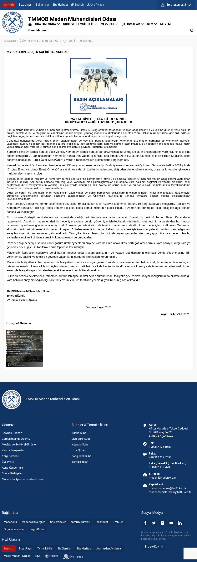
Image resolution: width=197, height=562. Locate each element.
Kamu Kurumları (80, 521)
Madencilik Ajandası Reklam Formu (23, 479)
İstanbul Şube (80, 444)
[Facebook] (145, 523)
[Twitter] (154, 523)
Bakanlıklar (101, 521)
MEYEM (165, 24)
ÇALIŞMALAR (131, 24)
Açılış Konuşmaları (13, 467)
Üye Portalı (97, 4)
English (79, 4)
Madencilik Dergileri (33, 521)
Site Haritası (60, 4)
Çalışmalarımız (29, 40)
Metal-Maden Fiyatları (17, 555)
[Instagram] (163, 523)
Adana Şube (79, 433)
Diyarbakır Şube (81, 438)
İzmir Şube (78, 450)
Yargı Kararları (10, 456)
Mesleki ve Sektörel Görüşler (19, 444)
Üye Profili (8, 461)
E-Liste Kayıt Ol (154, 546)
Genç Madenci (38, 30)
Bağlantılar (42, 4)
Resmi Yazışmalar (13, 450)
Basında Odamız (12, 433)
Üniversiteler (58, 521)
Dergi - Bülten (37, 529)
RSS (38, 555)
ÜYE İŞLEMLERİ (176, 4)
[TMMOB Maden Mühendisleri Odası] (12, 22)
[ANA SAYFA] (30, 24)
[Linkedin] (180, 523)
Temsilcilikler (80, 461)
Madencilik (10, 521)
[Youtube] (171, 523)
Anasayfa (10, 40)
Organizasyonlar (14, 529)
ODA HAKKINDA (46, 24)
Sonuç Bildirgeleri (12, 473)
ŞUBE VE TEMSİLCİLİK (78, 24)
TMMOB (118, 521)
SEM (150, 24)
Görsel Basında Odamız (16, 438)
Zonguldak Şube (81, 456)
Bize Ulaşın (25, 4)
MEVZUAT (108, 24)
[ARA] (192, 30)
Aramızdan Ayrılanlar (109, 548)
